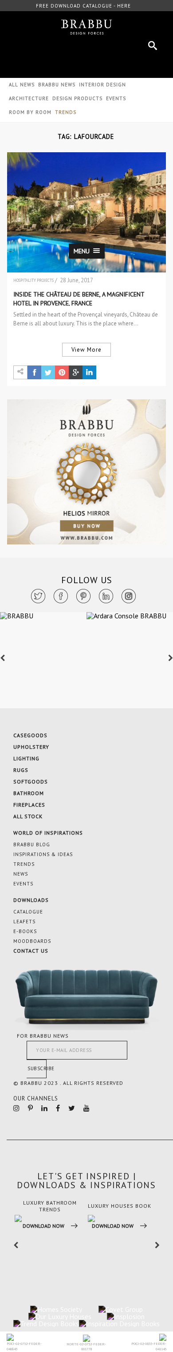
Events (116, 98)
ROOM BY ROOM (30, 112)
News (20, 874)
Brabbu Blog (31, 844)
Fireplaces (29, 804)
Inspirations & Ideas (43, 854)
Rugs (20, 770)
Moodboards (32, 941)
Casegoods (30, 735)
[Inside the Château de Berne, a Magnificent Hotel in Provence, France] (86, 212)
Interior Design (102, 84)
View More (86, 349)
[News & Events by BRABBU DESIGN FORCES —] (86, 27)
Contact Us (30, 950)
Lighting (26, 758)
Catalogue (28, 912)
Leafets (24, 921)
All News (22, 84)
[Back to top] (134, 1254)
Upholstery (31, 746)
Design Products (77, 98)
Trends (24, 864)
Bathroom (28, 793)
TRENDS (65, 112)
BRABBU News (56, 84)
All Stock (28, 816)
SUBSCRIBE (37, 1068)
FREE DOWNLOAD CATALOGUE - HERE (83, 6)
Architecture (29, 98)
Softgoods (30, 781)
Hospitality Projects (33, 280)
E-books (25, 931)
